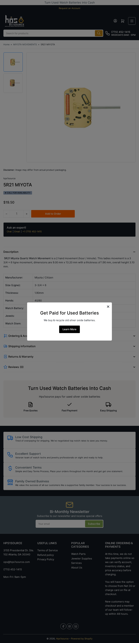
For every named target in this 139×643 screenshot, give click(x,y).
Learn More (69, 329)
